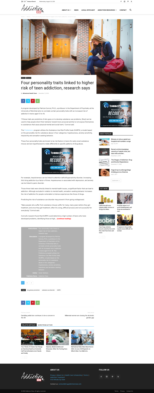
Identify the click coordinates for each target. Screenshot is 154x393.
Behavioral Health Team (30, 93)
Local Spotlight (88, 10)
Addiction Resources (106, 10)
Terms (86, 375)
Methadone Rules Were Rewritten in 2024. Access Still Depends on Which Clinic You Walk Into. (82, 349)
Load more (115, 180)
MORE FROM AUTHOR (45, 325)
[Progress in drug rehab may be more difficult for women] (125, 219)
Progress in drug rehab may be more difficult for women (125, 229)
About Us (65, 10)
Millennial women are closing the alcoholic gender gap (79, 317)
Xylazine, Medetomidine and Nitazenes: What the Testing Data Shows (56, 349)
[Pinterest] (127, 1)
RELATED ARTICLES (28, 325)
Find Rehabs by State (57, 380)
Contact (123, 10)
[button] (130, 10)
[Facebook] (121, 1)
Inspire (101, 224)
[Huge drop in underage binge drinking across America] (104, 172)
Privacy (52, 375)
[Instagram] (124, 1)
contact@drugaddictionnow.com (70, 384)
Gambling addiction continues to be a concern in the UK (38, 317)
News (76, 10)
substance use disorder (48, 290)
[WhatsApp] (38, 101)
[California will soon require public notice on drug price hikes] (107, 198)
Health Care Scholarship (73, 375)
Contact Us (130, 391)
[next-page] (25, 357)
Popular (29, 78)
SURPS (59, 290)
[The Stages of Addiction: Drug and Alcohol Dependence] (104, 162)
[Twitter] (131, 1)
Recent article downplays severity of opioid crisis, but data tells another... (120, 151)
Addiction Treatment (57, 377)
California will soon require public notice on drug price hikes (106, 207)
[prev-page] (22, 357)
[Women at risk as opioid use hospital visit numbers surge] (104, 142)
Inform (28, 17)
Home (23, 17)
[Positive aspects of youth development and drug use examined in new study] (125, 198)
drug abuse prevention (33, 290)
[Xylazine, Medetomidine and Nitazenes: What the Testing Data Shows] (57, 337)
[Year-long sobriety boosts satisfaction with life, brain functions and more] (107, 219)
